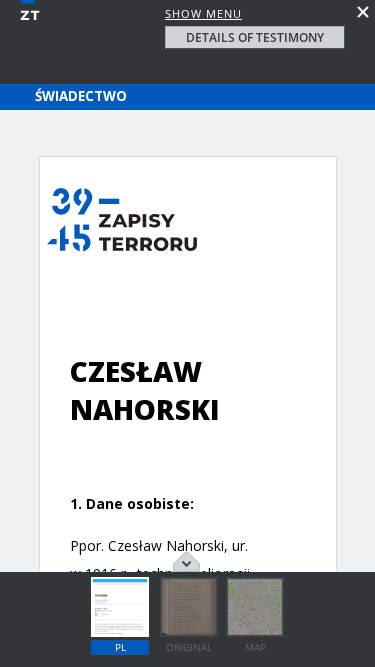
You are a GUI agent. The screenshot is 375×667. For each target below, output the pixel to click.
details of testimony (255, 37)
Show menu (203, 13)
